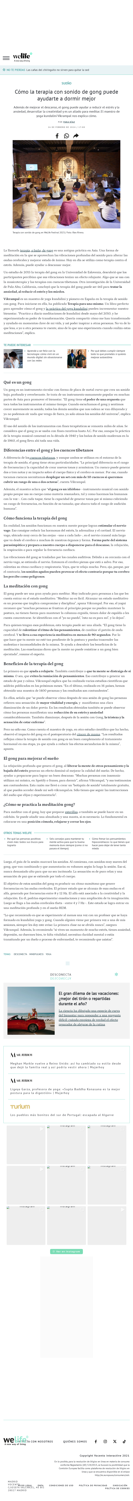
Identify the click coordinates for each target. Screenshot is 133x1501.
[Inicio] (22, 61)
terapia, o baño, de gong (36, 250)
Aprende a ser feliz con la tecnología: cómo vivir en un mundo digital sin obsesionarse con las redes (44, 355)
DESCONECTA (20, 954)
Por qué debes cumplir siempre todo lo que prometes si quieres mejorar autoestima (108, 354)
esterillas (71, 812)
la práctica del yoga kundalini (67, 308)
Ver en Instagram (68, 1251)
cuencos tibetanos (42, 457)
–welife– (124, 1439)
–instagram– (105, 1439)
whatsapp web (66, 136)
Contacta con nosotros (34, 1441)
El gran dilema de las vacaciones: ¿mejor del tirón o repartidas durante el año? (89, 998)
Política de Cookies (117, 1488)
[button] (26, 1145)
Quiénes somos (75, 1441)
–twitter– (115, 1439)
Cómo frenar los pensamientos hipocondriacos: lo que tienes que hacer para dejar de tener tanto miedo (111, 843)
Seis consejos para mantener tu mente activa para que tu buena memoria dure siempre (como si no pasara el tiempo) (68, 843)
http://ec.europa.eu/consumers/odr (112, 1475)
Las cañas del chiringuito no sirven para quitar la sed (57, 70)
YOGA (48, 954)
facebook (57, 135)
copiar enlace (76, 136)
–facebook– (96, 1439)
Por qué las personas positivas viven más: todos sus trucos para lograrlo (25, 842)
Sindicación (120, 1485)
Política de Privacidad (93, 1485)
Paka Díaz (69, 122)
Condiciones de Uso (61, 1485)
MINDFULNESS (36, 954)
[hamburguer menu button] (6, 58)
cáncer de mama (88, 734)
